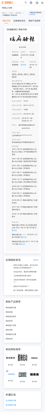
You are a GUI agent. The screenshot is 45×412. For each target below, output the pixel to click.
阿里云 (4, 13)
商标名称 (15, 52)
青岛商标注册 (11, 405)
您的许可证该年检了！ (22, 286)
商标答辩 (9, 321)
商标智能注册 (11, 307)
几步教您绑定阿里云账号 (22, 276)
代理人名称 (16, 139)
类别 (22, 62)
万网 (11, 13)
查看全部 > (36, 260)
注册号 (23, 52)
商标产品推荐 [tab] (34, 20)
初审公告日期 (17, 105)
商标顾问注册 (11, 334)
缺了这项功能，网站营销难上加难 (26, 290)
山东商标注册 (11, 400)
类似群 (14, 71)
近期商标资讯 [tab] (19, 20)
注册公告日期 (17, 114)
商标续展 (9, 312)
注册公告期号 (17, 110)
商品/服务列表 (17, 81)
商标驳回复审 (11, 316)
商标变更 (9, 330)
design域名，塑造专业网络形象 (25, 272)
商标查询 (9, 339)
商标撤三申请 (11, 325)
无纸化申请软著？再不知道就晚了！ (25, 281)
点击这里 (32, 14)
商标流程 (15, 146)
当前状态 (32, 52)
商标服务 (19, 13)
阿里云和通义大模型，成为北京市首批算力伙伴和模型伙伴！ (26, 266)
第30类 (23, 65)
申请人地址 (16, 133)
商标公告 (15, 222)
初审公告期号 (17, 101)
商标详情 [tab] (6, 20)
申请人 (14, 125)
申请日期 (32, 62)
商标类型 (15, 62)
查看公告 (23, 237)
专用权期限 (16, 118)
